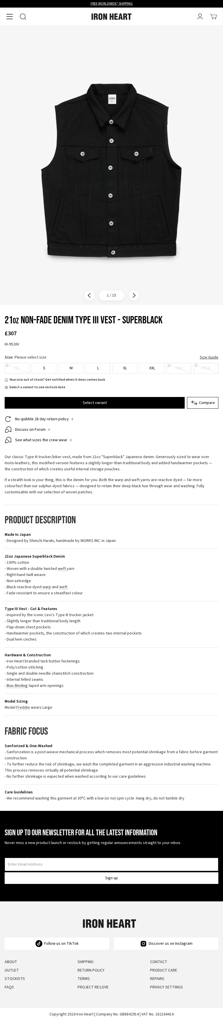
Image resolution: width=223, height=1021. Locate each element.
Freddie (23, 708)
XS (17, 368)
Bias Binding (17, 686)
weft (62, 569)
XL (125, 368)
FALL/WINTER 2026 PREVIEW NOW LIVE (111, 3)
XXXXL (206, 368)
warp (46, 587)
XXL (152, 368)
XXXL (179, 368)
